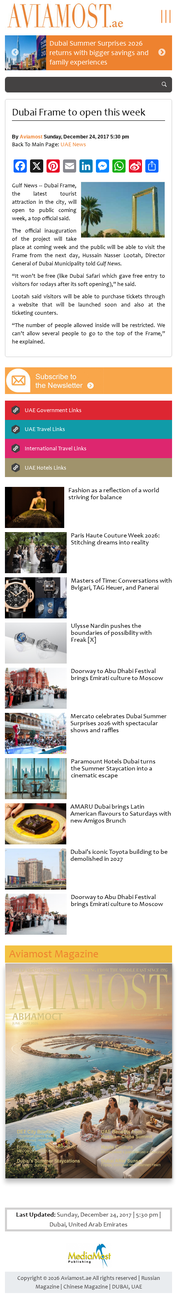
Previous (15, 52)
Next (162, 52)
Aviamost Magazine (53, 953)
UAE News (73, 144)
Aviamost (31, 137)
